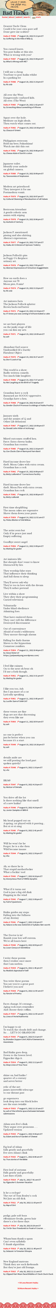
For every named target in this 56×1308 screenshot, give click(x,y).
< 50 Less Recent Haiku (28, 1282)
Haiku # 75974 (9, 288)
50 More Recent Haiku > (28, 1288)
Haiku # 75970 (9, 357)
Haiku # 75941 (9, 922)
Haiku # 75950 (9, 721)
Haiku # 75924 (9, 1179)
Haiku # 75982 (9, 127)
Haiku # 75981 (9, 150)
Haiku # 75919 (9, 1225)
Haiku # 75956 (9, 546)
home (4, 17)
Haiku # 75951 (9, 698)
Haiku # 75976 (9, 265)
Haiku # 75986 (9, 81)
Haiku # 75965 (9, 448)
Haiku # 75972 (9, 311)
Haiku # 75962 (9, 471)
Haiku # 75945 (9, 830)
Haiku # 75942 (9, 899)
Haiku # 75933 (9, 1108)
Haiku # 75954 (9, 650)
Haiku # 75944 (9, 853)
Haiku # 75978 (9, 219)
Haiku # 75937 (9, 1014)
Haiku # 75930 (9, 1134)
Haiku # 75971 (9, 334)
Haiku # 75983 (9, 104)
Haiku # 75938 (9, 991)
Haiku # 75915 (9, 1271)
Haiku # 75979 (9, 196)
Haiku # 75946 (9, 807)
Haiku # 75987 (9, 59)
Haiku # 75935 (9, 1036)
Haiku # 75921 (9, 1202)
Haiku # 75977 (9, 242)
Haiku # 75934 (9, 1062)
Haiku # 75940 (9, 945)
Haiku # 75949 (9, 744)
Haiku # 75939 (9, 968)
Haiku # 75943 (9, 876)
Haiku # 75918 (9, 1248)
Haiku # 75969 (9, 380)
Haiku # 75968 (9, 402)
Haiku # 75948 (9, 767)
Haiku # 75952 (9, 675)
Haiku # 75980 (9, 173)
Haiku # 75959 (9, 517)
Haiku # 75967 (9, 425)
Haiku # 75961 (9, 494)
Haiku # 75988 (9, 36)
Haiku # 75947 (9, 784)
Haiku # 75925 (9, 1156)
